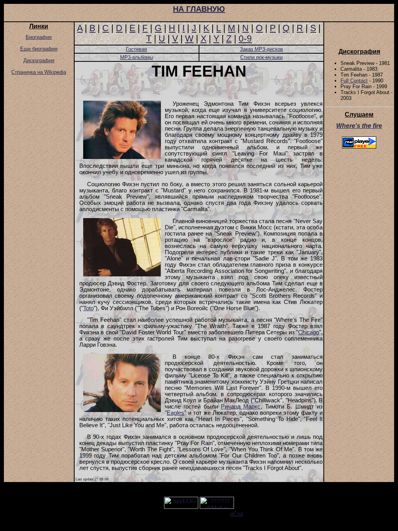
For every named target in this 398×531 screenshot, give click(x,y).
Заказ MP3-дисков (261, 49)
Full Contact (354, 81)
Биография (39, 37)
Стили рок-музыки (261, 57)
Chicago (308, 332)
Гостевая (136, 49)
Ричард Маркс (240, 406)
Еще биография (39, 49)
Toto (88, 308)
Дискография (38, 60)
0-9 (245, 38)
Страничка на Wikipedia (38, 72)
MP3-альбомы (136, 57)
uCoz (236, 513)
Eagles (175, 413)
